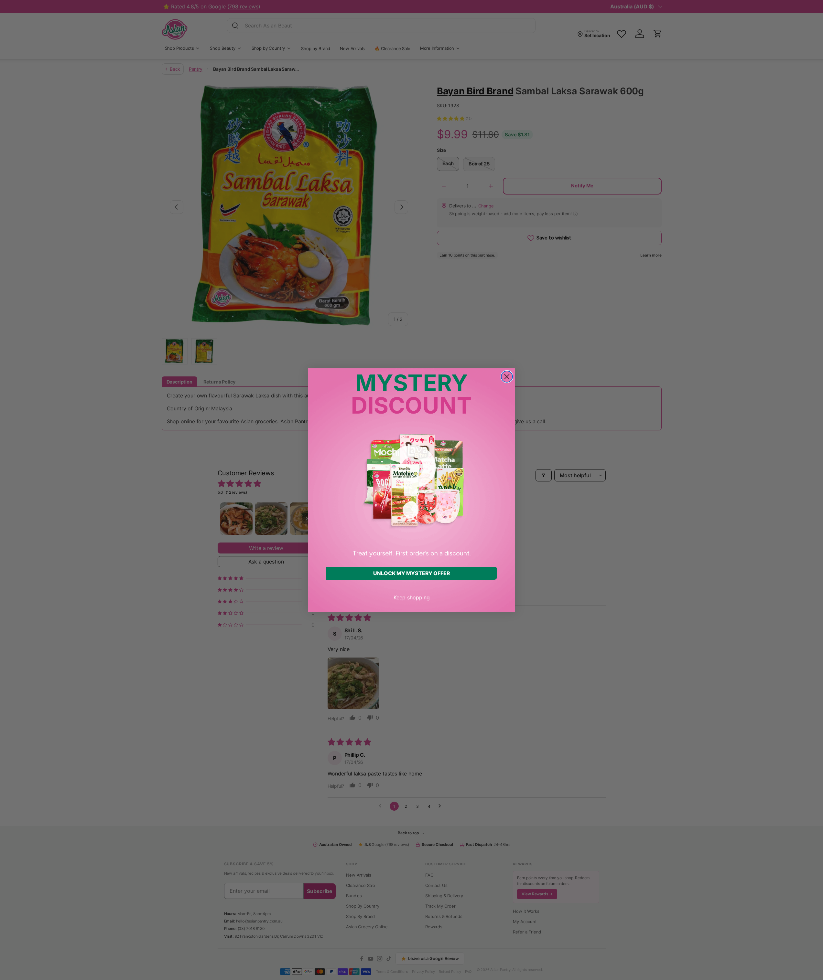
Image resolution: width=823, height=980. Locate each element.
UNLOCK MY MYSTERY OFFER (411, 573)
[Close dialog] (507, 376)
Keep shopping (412, 597)
